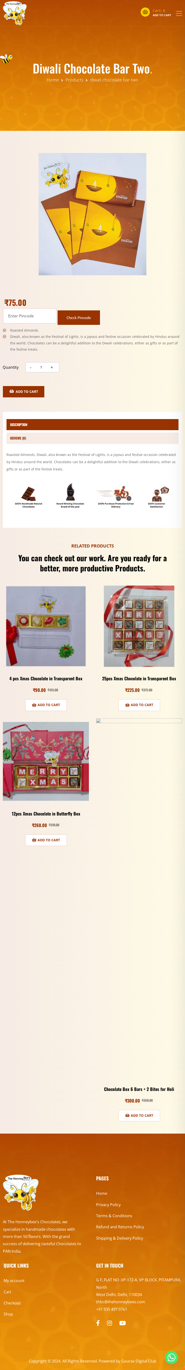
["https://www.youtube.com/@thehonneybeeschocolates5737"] (122, 1323)
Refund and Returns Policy (120, 1227)
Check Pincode (78, 317)
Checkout (12, 1303)
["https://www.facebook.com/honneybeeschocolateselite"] (98, 1323)
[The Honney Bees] (15, 13)
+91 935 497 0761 (111, 1309)
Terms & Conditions (114, 1215)
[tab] (92, 424)
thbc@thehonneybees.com (120, 1301)
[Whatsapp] (171, 1357)
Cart (7, 1292)
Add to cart (27, 391)
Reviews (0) (18, 438)
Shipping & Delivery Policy (119, 1238)
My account (14, 1280)
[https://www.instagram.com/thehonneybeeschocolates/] (109, 1323)
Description (18, 424)
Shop (8, 1314)
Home (101, 1193)
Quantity (11, 367)
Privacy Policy (108, 1204)
